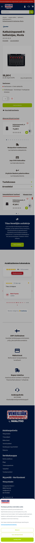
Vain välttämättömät (17, 535)
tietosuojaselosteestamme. (9, 525)
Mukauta (17, 530)
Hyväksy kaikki (17, 539)
